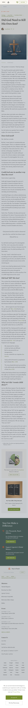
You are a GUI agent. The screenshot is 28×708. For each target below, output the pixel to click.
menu (3, 2)
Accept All (14, 697)
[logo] (8, 2)
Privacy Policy (16, 692)
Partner (23, 2)
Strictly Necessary (14, 703)
